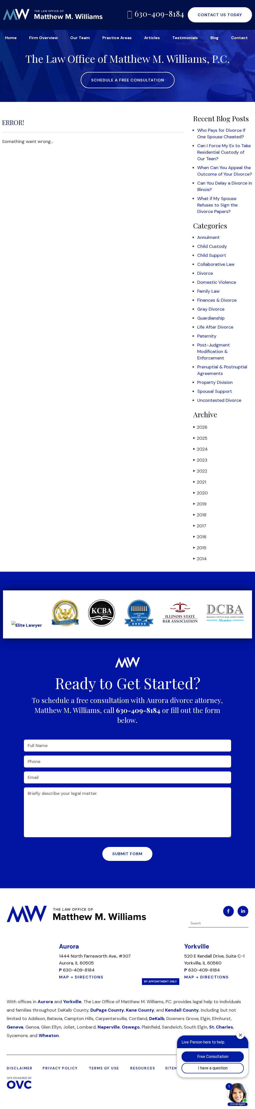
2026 (200, 427)
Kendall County (182, 1010)
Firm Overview (43, 37)
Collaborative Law (216, 264)
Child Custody (212, 246)
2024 (200, 449)
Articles (152, 37)
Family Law (208, 291)
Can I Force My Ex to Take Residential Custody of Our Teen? (224, 152)
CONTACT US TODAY (220, 14)
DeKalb (156, 1019)
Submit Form (127, 853)
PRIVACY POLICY (60, 1068)
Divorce (205, 273)
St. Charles (221, 1027)
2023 (200, 460)
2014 (200, 559)
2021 (199, 482)
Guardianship (211, 318)
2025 (200, 438)
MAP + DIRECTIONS (81, 977)
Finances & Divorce (217, 300)
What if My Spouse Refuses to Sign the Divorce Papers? (217, 205)
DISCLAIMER (20, 1068)
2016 (199, 537)
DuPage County (107, 1010)
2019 (199, 504)
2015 (199, 548)
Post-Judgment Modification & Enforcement (213, 351)
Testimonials (185, 37)
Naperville (109, 1027)
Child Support (211, 255)
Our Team (80, 37)
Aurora (45, 1002)
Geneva (15, 1027)
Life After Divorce (215, 327)
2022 (200, 471)
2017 (199, 526)
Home (11, 37)
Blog (214, 37)
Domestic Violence (216, 282)
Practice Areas (117, 37)
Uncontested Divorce (219, 400)
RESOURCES (142, 1068)
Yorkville (72, 1002)
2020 (200, 493)
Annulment (208, 237)
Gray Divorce (210, 309)
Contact (239, 37)
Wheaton (49, 1036)
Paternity (206, 336)
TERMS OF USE (104, 1068)
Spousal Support (214, 391)
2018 (199, 515)
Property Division (215, 382)
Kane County (140, 1010)
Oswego (131, 1027)
